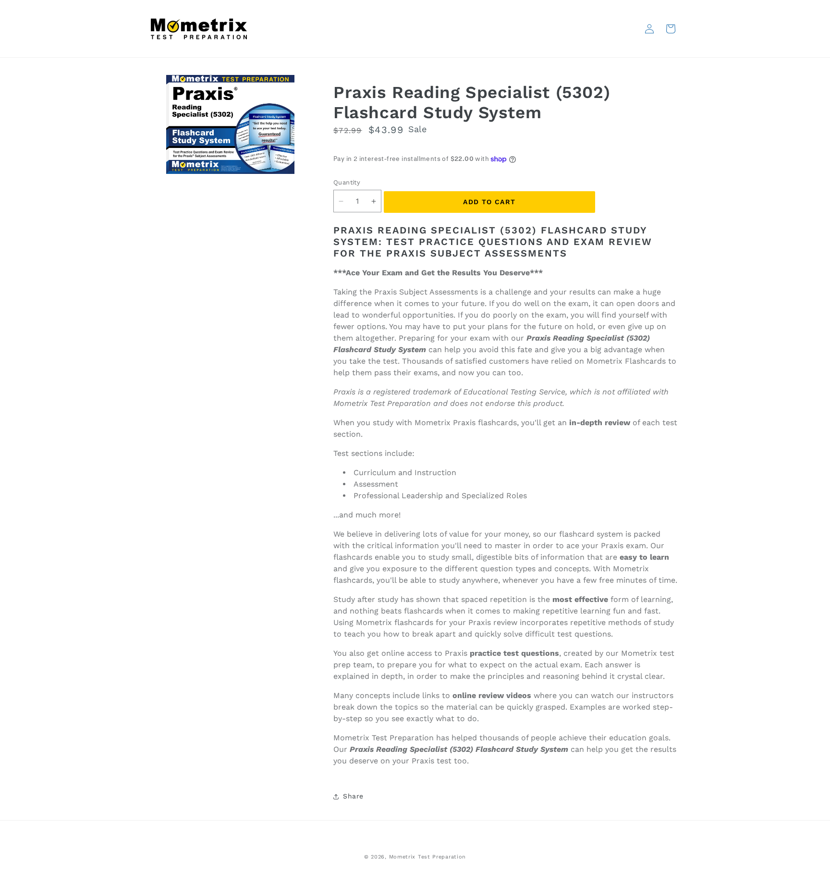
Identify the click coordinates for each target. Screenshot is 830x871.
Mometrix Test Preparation (427, 857)
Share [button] (353, 796)
